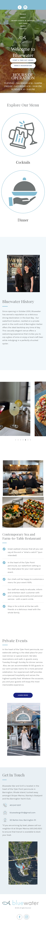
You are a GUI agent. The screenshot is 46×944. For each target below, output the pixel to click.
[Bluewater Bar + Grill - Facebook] (20, 7)
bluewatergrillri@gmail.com (22, 812)
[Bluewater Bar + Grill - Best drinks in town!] (23, 135)
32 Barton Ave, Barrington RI (23, 820)
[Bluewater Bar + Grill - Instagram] (25, 7)
